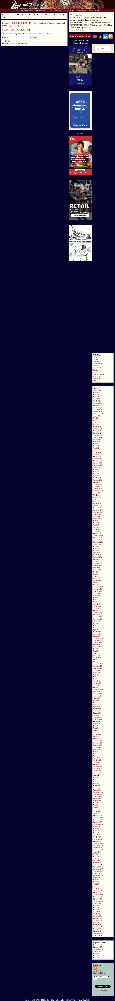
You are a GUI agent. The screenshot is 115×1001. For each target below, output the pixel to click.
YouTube (96, 361)
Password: (5, 37)
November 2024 (98, 435)
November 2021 (98, 512)
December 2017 (98, 612)
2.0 (97, 971)
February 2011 (97, 788)
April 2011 (96, 783)
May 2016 (96, 653)
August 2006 (97, 903)
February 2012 (97, 762)
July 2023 (96, 469)
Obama (95, 366)
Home (95, 357)
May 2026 (96, 397)
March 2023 (97, 478)
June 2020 (96, 548)
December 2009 (98, 818)
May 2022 (96, 499)
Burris (95, 372)
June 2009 (96, 830)
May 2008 (96, 858)
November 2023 (98, 461)
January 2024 (97, 456)
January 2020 (97, 559)
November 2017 (98, 615)
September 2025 (98, 414)
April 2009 (96, 835)
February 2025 (97, 429)
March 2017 (97, 632)
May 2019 (96, 576)
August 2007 (97, 877)
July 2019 (96, 572)
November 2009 (98, 820)
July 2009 (96, 828)
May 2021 (96, 525)
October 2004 (97, 935)
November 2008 (98, 845)
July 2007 (96, 880)
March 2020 (97, 555)
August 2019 (97, 570)
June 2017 (96, 625)
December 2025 (98, 407)
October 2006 (97, 899)
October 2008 (97, 848)
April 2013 (96, 732)
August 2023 (97, 467)
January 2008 (97, 867)
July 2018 (96, 597)
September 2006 (98, 901)
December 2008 (98, 843)
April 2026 (96, 399)
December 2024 (98, 433)
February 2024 (97, 454)
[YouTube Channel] (95, 38)
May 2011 (96, 781)
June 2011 (96, 779)
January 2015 (97, 687)
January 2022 (97, 508)
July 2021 (96, 521)
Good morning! (76, 15)
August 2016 (97, 647)
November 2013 (98, 717)
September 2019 (98, 568)
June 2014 (96, 702)
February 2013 (97, 736)
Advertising (97, 376)
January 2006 (97, 918)
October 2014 (97, 694)
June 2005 (96, 955)
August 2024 (97, 441)
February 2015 (97, 685)
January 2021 (97, 533)
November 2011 (98, 768)
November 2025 (98, 409)
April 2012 (96, 758)
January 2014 (97, 713)
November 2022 (98, 486)
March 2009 (97, 837)
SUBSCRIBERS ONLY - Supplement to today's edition (91, 22)
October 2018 (97, 591)
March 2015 (97, 683)
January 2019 (97, 585)
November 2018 (98, 589)
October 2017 (97, 617)
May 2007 (96, 884)
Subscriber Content (99, 368)
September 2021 (98, 516)
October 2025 (97, 412)
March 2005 (97, 924)
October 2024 (97, 437)
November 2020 (98, 538)
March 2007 (97, 888)
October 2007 (97, 873)
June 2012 (96, 753)
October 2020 (97, 540)
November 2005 (98, 945)
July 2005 (96, 953)
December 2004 (98, 931)
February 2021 (97, 531)
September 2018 (98, 593)
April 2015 (96, 681)
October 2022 (97, 488)
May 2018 (96, 602)
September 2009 (98, 824)
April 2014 (96, 706)
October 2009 (97, 822)
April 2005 (96, 922)
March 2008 (97, 863)
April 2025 (96, 424)
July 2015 (96, 674)
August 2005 (97, 951)
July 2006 (96, 905)
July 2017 (96, 623)
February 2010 (97, 813)
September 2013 (98, 721)
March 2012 (97, 760)
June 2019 (96, 574)
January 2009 (97, 841)
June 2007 (96, 882)
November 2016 (98, 640)
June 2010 (96, 805)
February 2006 (97, 916)
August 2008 (97, 852)
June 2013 (96, 728)
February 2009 (97, 839)
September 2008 (98, 850)
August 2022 (97, 493)
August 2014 (97, 698)
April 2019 (96, 578)
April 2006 (96, 912)
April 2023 (96, 476)
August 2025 (97, 416)
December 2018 (98, 587)
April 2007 (96, 886)
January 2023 (97, 482)
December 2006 (98, 895)
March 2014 (97, 709)
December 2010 (98, 792)
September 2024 (98, 439)
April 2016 (96, 655)
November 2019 (98, 563)
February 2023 (97, 480)
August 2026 (97, 390)
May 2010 (96, 807)
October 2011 (97, 771)
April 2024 (96, 450)
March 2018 (97, 606)
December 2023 (98, 459)
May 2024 (96, 448)
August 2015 (97, 672)
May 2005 (96, 958)
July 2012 (96, 751)
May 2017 (96, 627)
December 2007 (98, 869)
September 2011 (98, 773)
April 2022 (96, 501)
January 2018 (97, 610)
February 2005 (97, 927)
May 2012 (96, 756)
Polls (94, 381)
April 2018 (96, 604)
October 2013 (97, 719)
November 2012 (98, 743)
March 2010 (97, 811)
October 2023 (97, 463)
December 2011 (98, 766)
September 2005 (98, 949)
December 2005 (98, 920)
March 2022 (97, 503)
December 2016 (98, 638)
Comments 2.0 (99, 973)
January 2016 (97, 662)
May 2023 (96, 473)
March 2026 (97, 401)
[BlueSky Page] (105, 38)
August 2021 (97, 518)
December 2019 (98, 561)
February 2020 (97, 557)
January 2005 (97, 929)
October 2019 (97, 565)
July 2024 (96, 444)
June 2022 (96, 497)
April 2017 (96, 630)
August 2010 (97, 801)
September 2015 (98, 670)
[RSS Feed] (110, 38)
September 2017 (98, 619)
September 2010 (98, 798)
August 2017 (97, 621)
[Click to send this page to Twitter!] (9, 41)
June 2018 (96, 600)
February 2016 (97, 659)
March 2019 (97, 580)
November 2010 (98, 794)
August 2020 (97, 544)
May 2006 (96, 910)
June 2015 (96, 677)
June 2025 (96, 420)
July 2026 (96, 392)
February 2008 (97, 865)
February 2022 (97, 506)
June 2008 (96, 856)
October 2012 (97, 745)
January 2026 (97, 405)
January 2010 (97, 815)
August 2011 (97, 775)
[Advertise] (80, 37)
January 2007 (97, 892)
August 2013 (97, 724)
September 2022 (98, 491)
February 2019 (97, 582)
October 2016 (97, 642)
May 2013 (96, 730)
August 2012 (97, 749)
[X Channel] (100, 38)
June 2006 (96, 907)
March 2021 (97, 529)
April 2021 (96, 527)
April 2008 (96, 860)
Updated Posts (97, 378)
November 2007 (98, 871)
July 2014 (96, 700)
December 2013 (98, 715)
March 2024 (97, 452)
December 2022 (98, 484)
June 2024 (96, 446)
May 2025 (96, 422)
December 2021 (98, 510)
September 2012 (98, 747)
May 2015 (96, 679)
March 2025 (97, 426)
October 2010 (97, 796)
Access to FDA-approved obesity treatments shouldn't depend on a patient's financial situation (89, 18)
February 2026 (97, 403)
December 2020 (98, 535)
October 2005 (97, 947)
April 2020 (96, 553)
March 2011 (97, 786)
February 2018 (97, 608)
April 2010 (96, 809)
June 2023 (96, 471)
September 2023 (98, 465)
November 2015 (98, 666)
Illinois (95, 359)
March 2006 (97, 914)
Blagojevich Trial (98, 374)
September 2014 (98, 696)
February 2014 (97, 711)
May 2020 (96, 550)
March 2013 (97, 734)
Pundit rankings (98, 363)
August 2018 (97, 595)
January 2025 (97, 431)
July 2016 (96, 649)
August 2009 (97, 826)
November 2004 (98, 933)
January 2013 (97, 739)
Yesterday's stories (77, 30)
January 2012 (97, 764)
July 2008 (96, 854)
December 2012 (98, 741)
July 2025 (96, 418)
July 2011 (96, 777)
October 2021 (97, 514)
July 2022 (96, 495)
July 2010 (96, 803)
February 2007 (97, 890)
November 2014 (98, 692)
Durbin (95, 370)
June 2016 (96, 651)
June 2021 (96, 523)
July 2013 (96, 726)
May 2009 (96, 833)
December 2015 (98, 664)
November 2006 (98, 897)
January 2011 (97, 790)
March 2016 (97, 657)
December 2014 (98, 689)
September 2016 (98, 644)
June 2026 (96, 394)
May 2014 (96, 704)
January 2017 (97, 636)
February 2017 (97, 634)
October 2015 (97, 668)
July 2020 (96, 546)
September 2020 (98, 542)
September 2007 (98, 875)
